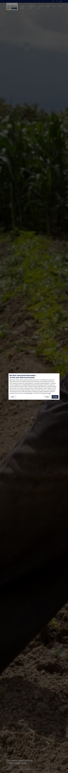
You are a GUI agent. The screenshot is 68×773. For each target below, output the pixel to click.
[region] (34, 386)
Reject (47, 397)
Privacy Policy (28, 393)
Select (13, 397)
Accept (55, 397)
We (10, 380)
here (49, 393)
